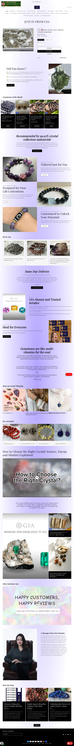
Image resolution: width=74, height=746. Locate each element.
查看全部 (37, 725)
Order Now (44, 174)
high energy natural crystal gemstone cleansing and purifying (58, 575)
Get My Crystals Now (37, 287)
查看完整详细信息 (63, 57)
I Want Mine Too (37, 150)
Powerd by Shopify (34, 743)
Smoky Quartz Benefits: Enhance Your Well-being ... (36, 706)
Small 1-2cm (40, 39)
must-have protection (8, 443)
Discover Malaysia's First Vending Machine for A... (13, 706)
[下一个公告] (71, 2)
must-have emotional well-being (27, 443)
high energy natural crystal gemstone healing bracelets (37, 413)
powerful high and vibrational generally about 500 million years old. (13, 259)
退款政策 (39, 743)
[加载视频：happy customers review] (37, 605)
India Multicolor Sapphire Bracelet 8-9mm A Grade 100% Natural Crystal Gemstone (37, 118)
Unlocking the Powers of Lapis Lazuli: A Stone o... (60, 706)
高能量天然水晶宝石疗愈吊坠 (57, 413)
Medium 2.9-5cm (49, 39)
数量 (38, 42)
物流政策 (50, 743)
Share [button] (39, 57)
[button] (4, 7)
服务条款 (46, 743)
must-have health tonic (60, 443)
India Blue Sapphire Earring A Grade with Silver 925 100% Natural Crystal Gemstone (21, 118)
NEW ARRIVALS (7, 413)
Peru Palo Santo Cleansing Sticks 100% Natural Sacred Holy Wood (58, 533)
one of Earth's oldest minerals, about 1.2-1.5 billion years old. (36, 259)
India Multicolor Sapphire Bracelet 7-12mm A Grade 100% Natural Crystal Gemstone (51, 118)
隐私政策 (43, 743)
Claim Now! (10, 85)
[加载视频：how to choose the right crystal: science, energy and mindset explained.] (37, 477)
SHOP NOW (6, 336)
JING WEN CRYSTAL (28, 743)
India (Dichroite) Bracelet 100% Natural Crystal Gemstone (7, 117)
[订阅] (21, 734)
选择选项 (8, 126)
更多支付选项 (49, 53)
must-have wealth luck (43, 443)
